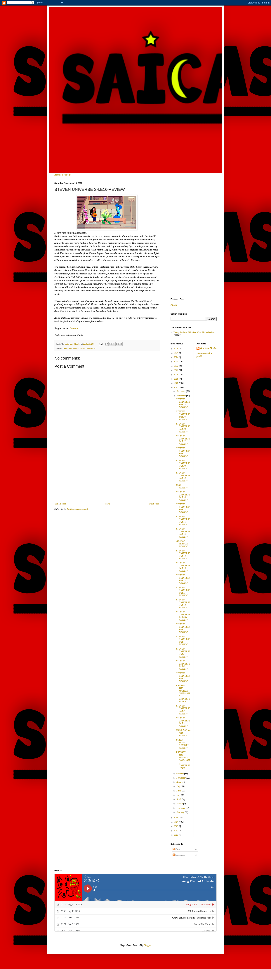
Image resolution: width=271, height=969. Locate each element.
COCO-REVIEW (182, 486)
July (178, 786)
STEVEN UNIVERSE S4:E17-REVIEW (183, 508)
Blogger (147, 945)
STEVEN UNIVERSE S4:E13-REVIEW (183, 567)
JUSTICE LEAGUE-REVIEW (182, 544)
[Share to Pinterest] (121, 344)
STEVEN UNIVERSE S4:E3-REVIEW (183, 677)
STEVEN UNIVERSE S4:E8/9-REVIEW (183, 616)
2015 (176, 822)
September (181, 778)
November (181, 395)
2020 (176, 374)
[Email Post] (100, 344)
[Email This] (107, 344)
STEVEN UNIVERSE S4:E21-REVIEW (183, 452)
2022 (176, 366)
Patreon (74, 328)
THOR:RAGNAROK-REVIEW (183, 733)
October (180, 773)
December (181, 391)
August (180, 782)
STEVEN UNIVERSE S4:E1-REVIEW (183, 722)
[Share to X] (114, 344)
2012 (176, 830)
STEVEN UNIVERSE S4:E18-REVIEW (183, 496)
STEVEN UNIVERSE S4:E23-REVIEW (183, 428)
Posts (177, 849)
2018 (176, 383)
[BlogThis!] (110, 344)
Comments (180, 855)
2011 (176, 835)
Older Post (154, 503)
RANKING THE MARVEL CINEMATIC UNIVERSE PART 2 (183, 693)
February (181, 808)
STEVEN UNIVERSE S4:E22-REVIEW (183, 440)
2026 (176, 348)
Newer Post (60, 503)
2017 (176, 387)
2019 (176, 379)
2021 (176, 370)
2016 (176, 817)
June (179, 790)
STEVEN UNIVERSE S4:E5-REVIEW (183, 653)
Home (107, 503)
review (75, 348)
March (179, 803)
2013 (176, 826)
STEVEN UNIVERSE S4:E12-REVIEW (183, 579)
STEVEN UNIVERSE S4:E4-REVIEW (183, 665)
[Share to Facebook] (117, 344)
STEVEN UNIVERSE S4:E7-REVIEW (183, 628)
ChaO (174, 305)
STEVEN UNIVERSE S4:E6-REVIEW (183, 640)
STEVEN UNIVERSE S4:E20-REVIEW (183, 464)
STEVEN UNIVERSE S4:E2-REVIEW (183, 710)
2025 (176, 353)
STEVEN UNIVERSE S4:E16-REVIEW (183, 520)
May (178, 795)
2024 (176, 357)
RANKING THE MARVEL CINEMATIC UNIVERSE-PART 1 (183, 760)
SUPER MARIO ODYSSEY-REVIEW (182, 744)
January (180, 812)
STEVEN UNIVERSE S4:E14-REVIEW (183, 554)
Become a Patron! (62, 175)
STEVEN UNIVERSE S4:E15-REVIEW (183, 533)
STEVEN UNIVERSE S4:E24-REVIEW (183, 415)
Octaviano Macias (208, 348)
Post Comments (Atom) (77, 509)
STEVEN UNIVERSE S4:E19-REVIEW (183, 477)
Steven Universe (86, 348)
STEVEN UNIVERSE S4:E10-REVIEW (183, 603)
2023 (176, 361)
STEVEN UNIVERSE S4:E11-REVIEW (183, 591)
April (179, 799)
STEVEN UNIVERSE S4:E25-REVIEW (183, 403)
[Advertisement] (107, 475)
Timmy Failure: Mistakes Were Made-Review (193, 332)
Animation (67, 348)
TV (95, 348)
